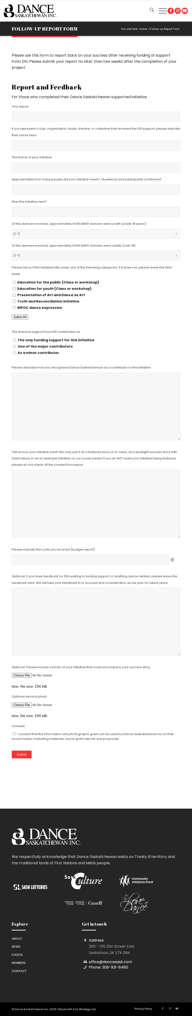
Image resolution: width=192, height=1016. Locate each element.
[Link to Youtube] (184, 11)
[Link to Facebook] (170, 11)
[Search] (149, 10)
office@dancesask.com (110, 962)
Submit (21, 754)
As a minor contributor (38, 352)
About (17, 938)
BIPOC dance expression (39, 307)
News (16, 946)
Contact (19, 971)
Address (96, 940)
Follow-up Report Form (45, 28)
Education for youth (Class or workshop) (54, 288)
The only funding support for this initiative (56, 340)
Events (17, 955)
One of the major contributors (45, 346)
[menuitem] (149, 10)
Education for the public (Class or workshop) (58, 282)
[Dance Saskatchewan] (30, 10)
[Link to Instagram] (177, 11)
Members (19, 963)
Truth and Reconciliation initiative (48, 301)
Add (172, 560)
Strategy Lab (87, 1009)
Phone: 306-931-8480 (108, 967)
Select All (20, 317)
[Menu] (160, 10)
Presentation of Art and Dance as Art (51, 295)
